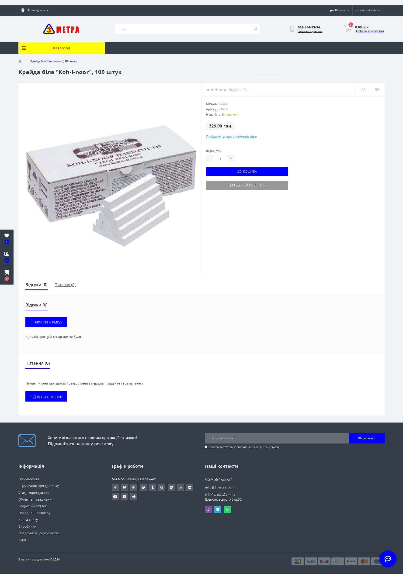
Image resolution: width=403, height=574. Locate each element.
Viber (208, 509)
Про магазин (28, 479)
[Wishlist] (362, 89)
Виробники (27, 526)
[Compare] (377, 89)
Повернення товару (34, 513)
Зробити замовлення (370, 31)
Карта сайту (28, 519)
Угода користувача (238, 447)
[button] (7, 275)
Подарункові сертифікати (38, 533)
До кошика (247, 171)
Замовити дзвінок (310, 31)
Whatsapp (227, 509)
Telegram (217, 509)
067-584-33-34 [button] (219, 479)
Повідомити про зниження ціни (231, 136)
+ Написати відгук (46, 322)
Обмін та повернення (35, 499)
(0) (245, 89)
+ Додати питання (46, 396)
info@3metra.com (220, 487)
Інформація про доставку (38, 486)
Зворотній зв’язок (32, 506)
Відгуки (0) (36, 284)
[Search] (255, 29)
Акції (22, 540)
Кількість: (214, 151)
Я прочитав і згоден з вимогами (244, 447)
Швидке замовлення (247, 185)
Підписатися (366, 438)
